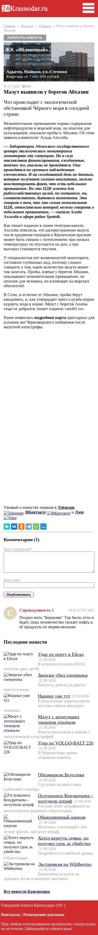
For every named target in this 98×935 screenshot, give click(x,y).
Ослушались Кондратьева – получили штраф (65, 798)
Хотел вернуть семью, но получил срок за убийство (64, 840)
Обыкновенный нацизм (61, 817)
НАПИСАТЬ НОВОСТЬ (25, 38)
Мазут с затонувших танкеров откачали (58, 719)
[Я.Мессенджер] (7, 526)
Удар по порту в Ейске (61, 654)
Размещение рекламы (44, 914)
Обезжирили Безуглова (61, 774)
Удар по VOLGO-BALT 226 (65, 743)
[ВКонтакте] (14, 526)
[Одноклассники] (21, 526)
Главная (9, 26)
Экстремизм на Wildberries (64, 864)
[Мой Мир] (43, 526)
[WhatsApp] (36, 526)
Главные (45, 26)
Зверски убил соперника (63, 675)
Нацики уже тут (54, 696)
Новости (27, 26)
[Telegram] (29, 526)
